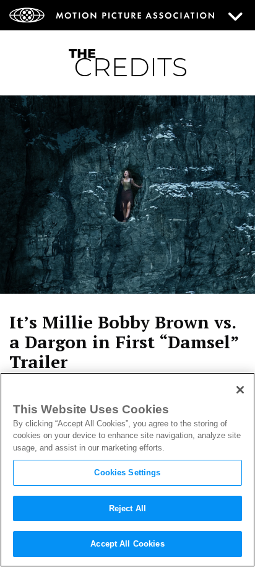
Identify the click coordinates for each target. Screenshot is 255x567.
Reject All (127, 508)
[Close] (240, 389)
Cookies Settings (127, 472)
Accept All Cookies (127, 543)
